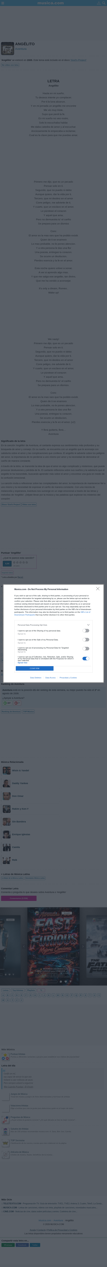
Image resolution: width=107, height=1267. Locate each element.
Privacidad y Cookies (68, 678)
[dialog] (53, 633)
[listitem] (53, 625)
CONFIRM (35, 668)
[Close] (98, 589)
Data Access (50, 678)
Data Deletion (35, 678)
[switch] (85, 630)
